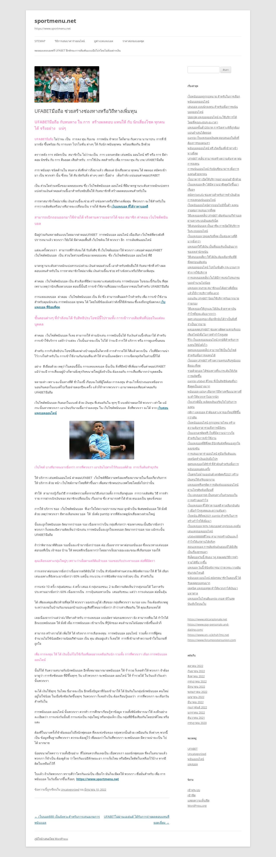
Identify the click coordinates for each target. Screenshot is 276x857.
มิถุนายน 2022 (196, 687)
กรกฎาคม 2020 (197, 723)
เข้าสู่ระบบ (194, 790)
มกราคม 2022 (196, 712)
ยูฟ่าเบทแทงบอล (103, 41)
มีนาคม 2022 (196, 702)
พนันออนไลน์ (196, 759)
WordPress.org (197, 806)
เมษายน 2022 (196, 697)
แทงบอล (193, 764)
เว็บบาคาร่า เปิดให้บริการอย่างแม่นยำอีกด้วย (214, 179)
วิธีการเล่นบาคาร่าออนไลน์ (70, 41)
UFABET (193, 749)
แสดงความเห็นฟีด (198, 800)
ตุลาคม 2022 (195, 666)
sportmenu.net (55, 21)
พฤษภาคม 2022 (197, 692)
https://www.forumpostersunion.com (212, 640)
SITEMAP (39, 41)
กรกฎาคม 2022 (197, 681)
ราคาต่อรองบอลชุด (133, 41)
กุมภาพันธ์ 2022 (197, 707)
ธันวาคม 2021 (196, 718)
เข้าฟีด (192, 795)
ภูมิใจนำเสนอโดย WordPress (51, 839)
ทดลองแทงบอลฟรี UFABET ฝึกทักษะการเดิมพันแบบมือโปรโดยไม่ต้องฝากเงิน (77, 50)
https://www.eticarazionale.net (207, 619)
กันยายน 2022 (196, 671)
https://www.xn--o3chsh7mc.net (208, 635)
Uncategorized (70, 789)
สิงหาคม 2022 (196, 676)
